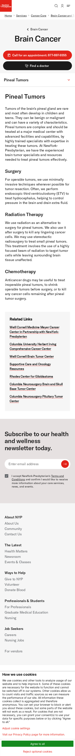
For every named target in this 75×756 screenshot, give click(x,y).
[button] (37, 80)
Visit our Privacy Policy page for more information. (33, 734)
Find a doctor (39, 66)
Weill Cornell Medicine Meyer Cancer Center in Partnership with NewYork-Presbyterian (34, 331)
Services (21, 15)
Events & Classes (18, 562)
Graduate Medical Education (26, 612)
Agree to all (37, 743)
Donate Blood (15, 590)
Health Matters (16, 551)
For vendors (13, 651)
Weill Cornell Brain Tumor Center (32, 356)
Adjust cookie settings (16, 728)
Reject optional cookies (37, 751)
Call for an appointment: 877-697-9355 (39, 55)
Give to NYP (14, 579)
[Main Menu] (68, 6)
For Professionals (18, 607)
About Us (12, 523)
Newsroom (13, 556)
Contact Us (13, 534)
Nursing (10, 618)
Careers (10, 635)
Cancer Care (38, 15)
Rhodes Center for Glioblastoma (31, 376)
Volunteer (12, 584)
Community (13, 528)
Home (8, 15)
